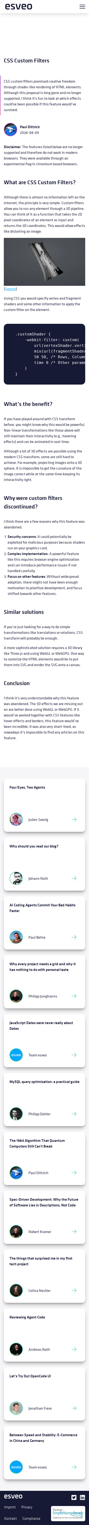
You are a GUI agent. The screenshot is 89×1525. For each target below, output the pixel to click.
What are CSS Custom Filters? (40, 182)
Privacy (26, 1507)
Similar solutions (24, 612)
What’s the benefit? (28, 404)
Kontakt (10, 1518)
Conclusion (17, 683)
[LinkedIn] (82, 1499)
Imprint (10, 1507)
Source (10, 288)
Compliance (31, 1518)
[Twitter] (74, 1499)
